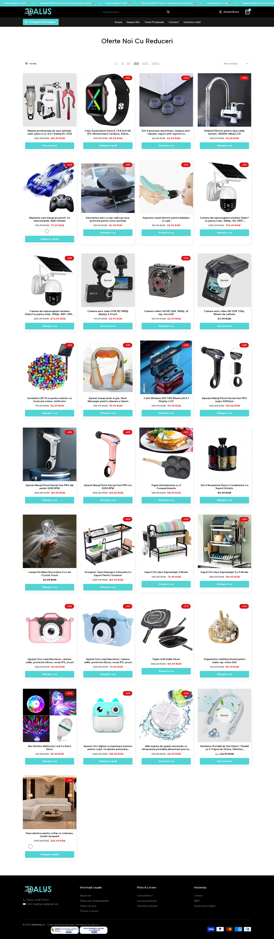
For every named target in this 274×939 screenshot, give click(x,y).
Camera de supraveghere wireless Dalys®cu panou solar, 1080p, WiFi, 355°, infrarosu (49, 313)
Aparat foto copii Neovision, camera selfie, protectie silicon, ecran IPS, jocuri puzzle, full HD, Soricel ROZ (49, 661)
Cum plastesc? (145, 895)
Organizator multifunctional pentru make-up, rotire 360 (224, 661)
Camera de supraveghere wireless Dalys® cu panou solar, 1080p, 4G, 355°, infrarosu (224, 219)
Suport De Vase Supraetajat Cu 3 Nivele (224, 572)
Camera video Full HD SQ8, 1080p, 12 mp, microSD (166, 313)
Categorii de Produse (42, 21)
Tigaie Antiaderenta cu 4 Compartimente (166, 487)
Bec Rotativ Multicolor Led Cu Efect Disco (49, 748)
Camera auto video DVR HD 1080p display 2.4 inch (107, 313)
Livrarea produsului (147, 901)
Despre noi (85, 895)
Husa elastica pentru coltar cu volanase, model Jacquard (49, 835)
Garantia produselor (147, 906)
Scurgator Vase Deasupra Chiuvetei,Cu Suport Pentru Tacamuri (108, 574)
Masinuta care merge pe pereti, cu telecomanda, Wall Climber (49, 219)
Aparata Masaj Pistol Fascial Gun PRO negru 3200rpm (224, 400)
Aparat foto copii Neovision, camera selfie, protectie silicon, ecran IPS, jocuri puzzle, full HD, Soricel (108, 661)
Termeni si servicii (89, 911)
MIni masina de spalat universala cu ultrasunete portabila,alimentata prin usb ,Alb (166, 748)
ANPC (197, 901)
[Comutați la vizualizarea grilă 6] (155, 63)
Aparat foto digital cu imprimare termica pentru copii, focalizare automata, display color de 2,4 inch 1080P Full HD (108, 748)
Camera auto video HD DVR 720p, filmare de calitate (224, 313)
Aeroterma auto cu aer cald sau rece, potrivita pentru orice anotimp (108, 219)
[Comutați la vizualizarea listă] (116, 63)
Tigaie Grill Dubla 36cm (166, 659)
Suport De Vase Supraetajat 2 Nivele (166, 572)
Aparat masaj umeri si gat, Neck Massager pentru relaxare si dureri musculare (108, 400)
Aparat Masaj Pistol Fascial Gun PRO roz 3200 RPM (108, 487)
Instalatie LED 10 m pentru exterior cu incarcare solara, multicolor (49, 400)
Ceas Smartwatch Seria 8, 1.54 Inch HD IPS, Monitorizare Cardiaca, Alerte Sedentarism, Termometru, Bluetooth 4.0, (108, 132)
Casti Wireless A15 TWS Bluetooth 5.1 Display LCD (166, 400)
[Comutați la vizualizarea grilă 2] (122, 63)
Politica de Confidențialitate (94, 901)
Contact (198, 895)
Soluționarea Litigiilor (205, 906)
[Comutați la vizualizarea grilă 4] (136, 63)
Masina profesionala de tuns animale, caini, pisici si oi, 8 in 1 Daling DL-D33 (49, 132)
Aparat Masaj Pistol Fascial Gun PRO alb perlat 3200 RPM (49, 487)
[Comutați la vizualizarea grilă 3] (128, 63)
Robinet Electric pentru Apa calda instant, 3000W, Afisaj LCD (224, 132)
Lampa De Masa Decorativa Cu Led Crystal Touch (50, 574)
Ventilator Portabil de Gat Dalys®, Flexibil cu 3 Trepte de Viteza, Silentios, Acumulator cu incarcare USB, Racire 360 (224, 748)
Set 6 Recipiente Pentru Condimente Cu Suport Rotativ (224, 487)
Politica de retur (88, 906)
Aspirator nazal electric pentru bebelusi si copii (166, 219)
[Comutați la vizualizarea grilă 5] (145, 63)
